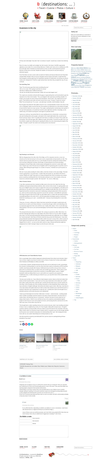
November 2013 (76, 145)
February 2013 (76, 164)
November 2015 (76, 96)
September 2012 (77, 174)
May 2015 (75, 106)
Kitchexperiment (78, 243)
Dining (80, 73)
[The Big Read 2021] (76, 54)
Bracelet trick (28, 366)
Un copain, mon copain (61, 359)
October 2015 (76, 98)
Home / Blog (24, 21)
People (76, 236)
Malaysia (88, 77)
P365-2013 (87, 81)
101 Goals (73, 71)
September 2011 (77, 196)
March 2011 (75, 209)
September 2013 (77, 149)
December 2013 (76, 142)
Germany (78, 282)
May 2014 (75, 132)
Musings (82, 79)
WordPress (40, 454)
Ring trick (56, 366)
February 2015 (76, 113)
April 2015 (75, 108)
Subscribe (60, 447)
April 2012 (75, 181)
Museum (78, 79)
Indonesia (78, 264)
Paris (31, 364)
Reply (66, 398)
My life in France (88, 79)
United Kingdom (80, 297)
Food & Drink (76, 239)
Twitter (47, 447)
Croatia (77, 274)
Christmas (73, 73)
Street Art (76, 87)
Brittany (90, 71)
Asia (87, 71)
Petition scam (44, 366)
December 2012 (76, 168)
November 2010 (76, 215)
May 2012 (75, 179)
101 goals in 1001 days (80, 71)
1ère (72, 68)
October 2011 (76, 194)
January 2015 (76, 115)
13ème (78, 69)
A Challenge (48, 21)
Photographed (62, 21)
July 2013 (75, 153)
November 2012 (76, 170)
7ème (89, 68)
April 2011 (75, 206)
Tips (75, 299)
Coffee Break (73, 21)
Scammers (62, 366)
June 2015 (75, 104)
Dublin (85, 73)
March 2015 (75, 111)
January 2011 (76, 213)
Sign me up (73, 40)
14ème (82, 69)
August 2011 (76, 198)
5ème (81, 68)
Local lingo (76, 232)
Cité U (77, 73)
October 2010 (76, 217)
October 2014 (76, 121)
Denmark (78, 276)
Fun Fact (76, 249)
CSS (31, 457)
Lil (23, 402)
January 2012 (76, 187)
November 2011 (76, 191)
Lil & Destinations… (24, 454)
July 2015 (75, 102)
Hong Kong (87, 75)
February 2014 (76, 138)
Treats (85, 87)
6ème (86, 68)
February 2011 (76, 211)
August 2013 (76, 151)
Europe (76, 272)
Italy (77, 291)
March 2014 (75, 136)
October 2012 (76, 172)
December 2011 (76, 189)
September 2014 (77, 123)
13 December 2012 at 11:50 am (28, 405)
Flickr (34, 447)
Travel (82, 87)
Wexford (89, 87)
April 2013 (75, 160)
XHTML (27, 457)
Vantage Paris (22, 345)
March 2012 (75, 183)
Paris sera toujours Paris (42, 345)
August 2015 (76, 100)
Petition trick (51, 366)
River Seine (81, 85)
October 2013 (76, 147)
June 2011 (75, 202)
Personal (75, 245)
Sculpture (87, 85)
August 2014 (76, 125)
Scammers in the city (27, 28)
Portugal (78, 295)
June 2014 (75, 130)
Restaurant (77, 85)
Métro (72, 81)
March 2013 (75, 162)
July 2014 (75, 128)
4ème (78, 68)
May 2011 (75, 204)
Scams (21, 368)
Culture (74, 228)
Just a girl (35, 21)
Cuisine (76, 241)
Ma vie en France (78, 251)
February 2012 (76, 185)
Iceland (77, 287)
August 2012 (76, 177)
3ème (75, 68)
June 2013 (75, 155)
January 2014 (76, 140)
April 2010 (75, 219)
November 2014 (76, 119)
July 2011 (75, 200)
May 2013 (75, 157)
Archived (84, 21)
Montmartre (73, 79)
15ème (86, 69)
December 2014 (76, 117)
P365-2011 (78, 80)
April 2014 (75, 134)
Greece (77, 285)
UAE (77, 270)
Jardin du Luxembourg (81, 77)
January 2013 (76, 166)
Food (75, 75)
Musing (28, 364)
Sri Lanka (78, 268)
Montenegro (79, 293)
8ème (72, 69)
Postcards (79, 83)
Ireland (73, 77)
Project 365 (77, 255)
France (81, 75)
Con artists (34, 366)
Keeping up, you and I (26, 359)
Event (75, 230)
